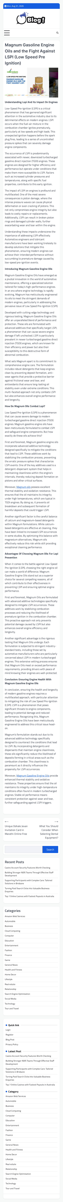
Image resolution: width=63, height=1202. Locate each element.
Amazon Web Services (15, 916)
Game (7, 960)
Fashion (8, 950)
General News (11, 964)
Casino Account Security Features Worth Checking (27, 867)
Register (9, 1034)
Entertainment (11, 945)
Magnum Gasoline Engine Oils (32, 775)
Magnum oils (23, 487)
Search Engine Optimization (17, 993)
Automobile (10, 921)
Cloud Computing (12, 930)
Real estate (10, 984)
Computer (9, 935)
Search (50, 849)
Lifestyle (8, 979)
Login (8, 1029)
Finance (8, 955)
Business (9, 926)
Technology (10, 1003)
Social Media (10, 998)
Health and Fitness (13, 969)
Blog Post (10, 1039)
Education (9, 940)
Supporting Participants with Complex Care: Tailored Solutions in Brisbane (28, 882)
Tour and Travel (12, 1008)
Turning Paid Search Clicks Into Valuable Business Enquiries (27, 890)
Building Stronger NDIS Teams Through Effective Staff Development (29, 874)
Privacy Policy (12, 1044)
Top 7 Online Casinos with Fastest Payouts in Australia (29, 896)
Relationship (10, 989)
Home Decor (10, 974)
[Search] (57, 32)
